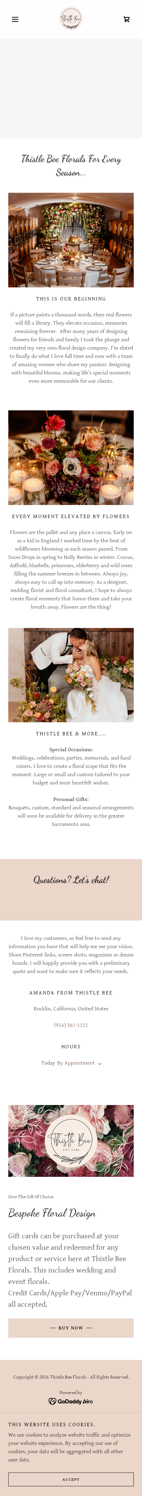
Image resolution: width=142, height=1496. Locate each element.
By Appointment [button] (76, 1063)
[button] (17, 19)
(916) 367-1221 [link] (71, 1025)
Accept (71, 1479)
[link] (71, 19)
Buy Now (71, 1328)
